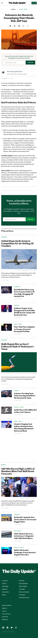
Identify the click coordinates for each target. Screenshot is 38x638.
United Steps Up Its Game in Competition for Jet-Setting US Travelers (17, 243)
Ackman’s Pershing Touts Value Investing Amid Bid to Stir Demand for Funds (24, 395)
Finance (13, 9)
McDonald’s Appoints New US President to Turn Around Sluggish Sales (25, 519)
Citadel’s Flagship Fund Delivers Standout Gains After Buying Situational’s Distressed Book (24, 427)
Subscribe (30, 62)
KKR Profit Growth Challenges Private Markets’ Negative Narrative (25, 552)
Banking (16, 305)
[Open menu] (2, 3)
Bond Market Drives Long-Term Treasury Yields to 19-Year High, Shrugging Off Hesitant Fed (24, 292)
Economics (17, 286)
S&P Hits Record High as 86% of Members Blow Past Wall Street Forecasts (17, 471)
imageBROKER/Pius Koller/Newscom (29, 270)
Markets (3, 464)
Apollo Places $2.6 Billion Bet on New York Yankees (25, 411)
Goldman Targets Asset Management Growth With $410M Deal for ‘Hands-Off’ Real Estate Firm (24, 311)
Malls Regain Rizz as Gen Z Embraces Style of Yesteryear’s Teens (17, 346)
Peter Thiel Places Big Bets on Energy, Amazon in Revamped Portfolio (24, 329)
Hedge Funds (23, 9)
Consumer (4, 237)
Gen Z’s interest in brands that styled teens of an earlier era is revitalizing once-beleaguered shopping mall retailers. (18, 379)
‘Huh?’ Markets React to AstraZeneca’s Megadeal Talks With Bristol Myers (23, 535)
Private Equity (19, 407)
